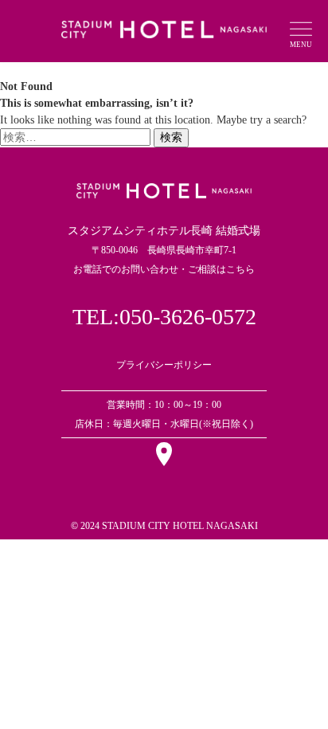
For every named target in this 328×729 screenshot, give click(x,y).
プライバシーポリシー (164, 364)
